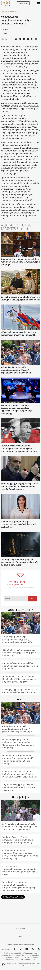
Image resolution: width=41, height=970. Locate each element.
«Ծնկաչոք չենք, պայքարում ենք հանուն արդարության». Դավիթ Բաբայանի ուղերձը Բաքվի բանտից (20, 486)
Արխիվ (5, 11)
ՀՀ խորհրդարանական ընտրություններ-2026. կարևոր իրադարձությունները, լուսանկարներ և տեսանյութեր (20, 854)
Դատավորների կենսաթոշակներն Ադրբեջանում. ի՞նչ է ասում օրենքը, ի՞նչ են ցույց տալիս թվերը (19, 562)
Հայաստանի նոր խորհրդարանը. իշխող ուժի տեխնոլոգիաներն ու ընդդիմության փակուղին (20, 262)
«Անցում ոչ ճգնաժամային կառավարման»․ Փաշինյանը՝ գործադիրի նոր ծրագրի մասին (16, 370)
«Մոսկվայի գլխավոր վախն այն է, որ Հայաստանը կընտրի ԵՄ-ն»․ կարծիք (19, 333)
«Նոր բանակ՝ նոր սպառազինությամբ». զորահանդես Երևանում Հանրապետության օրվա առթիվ (19, 870)
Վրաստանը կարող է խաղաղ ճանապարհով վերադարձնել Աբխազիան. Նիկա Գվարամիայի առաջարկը (16, 409)
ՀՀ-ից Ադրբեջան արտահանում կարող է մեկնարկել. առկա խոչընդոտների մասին (20, 298)
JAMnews (4, 29)
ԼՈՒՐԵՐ (20, 699)
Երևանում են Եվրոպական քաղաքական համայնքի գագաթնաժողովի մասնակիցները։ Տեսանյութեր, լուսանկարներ (19, 886)
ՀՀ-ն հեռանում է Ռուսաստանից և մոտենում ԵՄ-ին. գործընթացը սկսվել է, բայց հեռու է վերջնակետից (20, 827)
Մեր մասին (20, 928)
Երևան (4, 33)
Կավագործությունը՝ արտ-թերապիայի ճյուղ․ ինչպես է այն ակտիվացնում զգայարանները (17, 840)
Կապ (20, 936)
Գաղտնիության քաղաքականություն (20, 944)
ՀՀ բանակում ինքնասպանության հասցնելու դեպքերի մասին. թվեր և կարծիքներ (19, 653)
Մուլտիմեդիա (20, 797)
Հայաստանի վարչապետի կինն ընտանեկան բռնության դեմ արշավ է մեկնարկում (18, 524)
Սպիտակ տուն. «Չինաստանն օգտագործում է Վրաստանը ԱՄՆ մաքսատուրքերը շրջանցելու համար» (19, 448)
